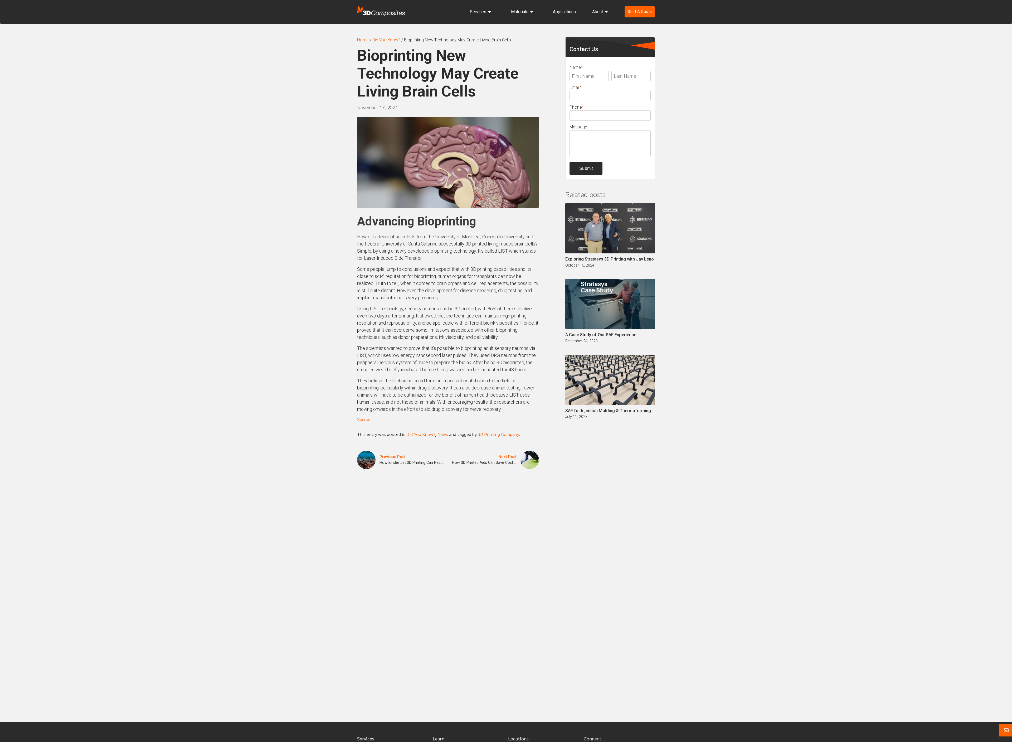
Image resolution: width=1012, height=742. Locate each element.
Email (575, 87)
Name (576, 67)
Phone (577, 107)
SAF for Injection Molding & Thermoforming (608, 410)
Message (578, 126)
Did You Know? (420, 434)
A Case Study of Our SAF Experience (600, 334)
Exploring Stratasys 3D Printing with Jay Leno (609, 259)
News (442, 434)
